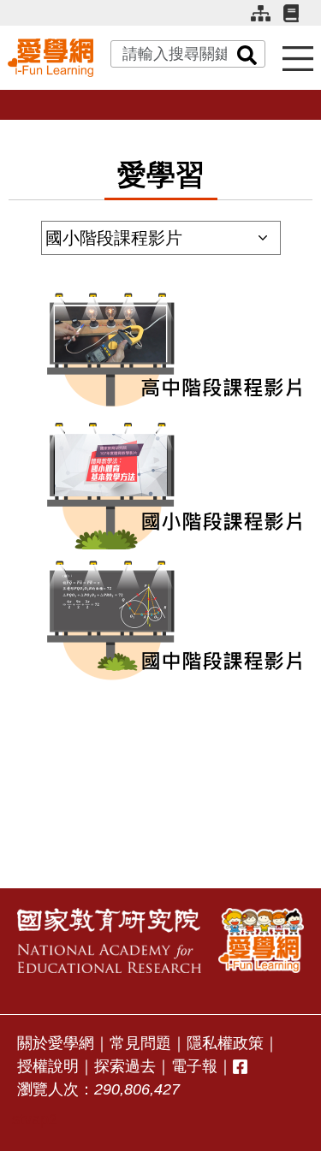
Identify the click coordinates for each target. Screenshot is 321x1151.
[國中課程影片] (161, 623)
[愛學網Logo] (261, 940)
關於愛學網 (55, 1043)
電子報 (194, 1066)
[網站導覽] (267, 20)
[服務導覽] (297, 57)
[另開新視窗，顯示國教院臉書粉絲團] (240, 1066)
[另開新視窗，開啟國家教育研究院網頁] (109, 940)
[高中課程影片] (161, 353)
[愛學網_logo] (50, 57)
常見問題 (140, 1043)
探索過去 (125, 1066)
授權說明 (48, 1066)
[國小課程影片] (161, 488)
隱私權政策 (225, 1043)
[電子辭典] (298, 19)
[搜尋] (247, 54)
